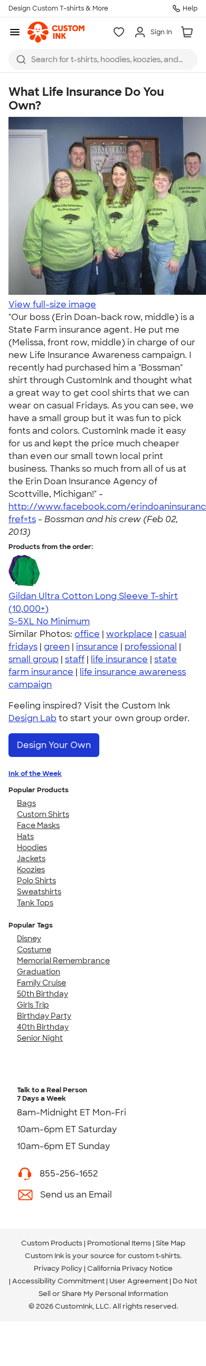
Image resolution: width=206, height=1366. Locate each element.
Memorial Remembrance (63, 960)
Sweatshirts (39, 891)
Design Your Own (54, 745)
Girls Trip (33, 1005)
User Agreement (138, 1281)
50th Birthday (42, 994)
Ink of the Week (35, 773)
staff (75, 659)
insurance (97, 646)
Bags (26, 803)
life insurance (119, 659)
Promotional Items (119, 1243)
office (87, 634)
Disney (29, 938)
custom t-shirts (154, 1255)
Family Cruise (41, 983)
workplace (129, 634)
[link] (56, 32)
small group (33, 659)
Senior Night (40, 1038)
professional (151, 646)
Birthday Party (44, 1016)
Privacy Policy (58, 1268)
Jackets (31, 858)
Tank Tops (35, 903)
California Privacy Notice (130, 1268)
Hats (25, 836)
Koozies (31, 869)
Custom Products (51, 1243)
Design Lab (32, 718)
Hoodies (32, 847)
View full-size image (52, 304)
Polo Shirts (36, 880)
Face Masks (38, 825)
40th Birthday (43, 1027)
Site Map (170, 1243)
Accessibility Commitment (58, 1281)
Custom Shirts (43, 814)
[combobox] (103, 59)
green (57, 646)
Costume (34, 949)
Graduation (38, 971)
